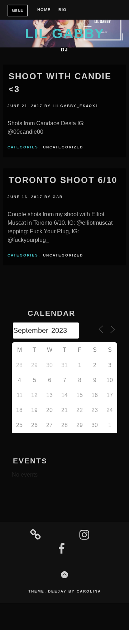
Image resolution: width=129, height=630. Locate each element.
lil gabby (64, 33)
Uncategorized (63, 147)
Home (44, 10)
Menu (18, 10)
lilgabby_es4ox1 (76, 106)
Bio (62, 10)
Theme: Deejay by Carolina (64, 591)
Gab (58, 197)
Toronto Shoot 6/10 (63, 180)
